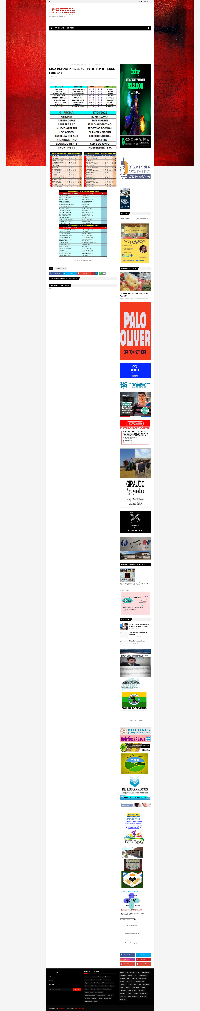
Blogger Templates (79, 1008)
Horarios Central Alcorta (137, 641)
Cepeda (112, 986)
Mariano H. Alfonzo (125, 978)
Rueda (143, 987)
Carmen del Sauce (101, 983)
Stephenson (141, 990)
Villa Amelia (123, 996)
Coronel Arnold (89, 992)
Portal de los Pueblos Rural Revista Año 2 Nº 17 (134, 294)
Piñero (127, 987)
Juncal (137, 972)
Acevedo (93, 977)
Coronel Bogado (99, 992)
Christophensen (107, 989)
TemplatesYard (62, 1008)
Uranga (136, 993)
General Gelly (88, 1001)
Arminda (99, 980)
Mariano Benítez (143, 975)
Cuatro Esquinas (101, 995)
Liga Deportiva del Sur (63, 65)
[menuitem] (51, 28)
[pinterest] (148, 1)
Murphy (122, 981)
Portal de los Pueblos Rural (142, 218)
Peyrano (122, 987)
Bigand (86, 983)
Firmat (100, 998)
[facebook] (139, 1)
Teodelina (122, 993)
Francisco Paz (107, 998)
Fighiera (94, 998)
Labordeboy (123, 975)
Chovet (99, 989)
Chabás (87, 989)
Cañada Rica (94, 986)
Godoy (96, 1001)
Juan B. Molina (130, 972)
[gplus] (144, 1)
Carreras (110, 983)
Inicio (50, 1)
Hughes (122, 972)
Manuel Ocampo (132, 975)
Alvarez (87, 980)
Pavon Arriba (123, 984)
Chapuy (93, 989)
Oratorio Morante (139, 981)
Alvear (92, 980)
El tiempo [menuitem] (71, 28)
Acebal (86, 977)
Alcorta (107, 977)
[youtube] (127, 964)
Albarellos (100, 977)
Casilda (87, 986)
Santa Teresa (123, 990)
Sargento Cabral (132, 990)
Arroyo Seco (107, 980)
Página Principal (53, 65)
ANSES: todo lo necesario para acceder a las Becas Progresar (139, 625)
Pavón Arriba (137, 984)
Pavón (130, 984)
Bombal (93, 983)
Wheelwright (123, 999)
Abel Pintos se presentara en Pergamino (138, 634)
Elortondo (87, 998)
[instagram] (150, 1)
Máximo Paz (129, 981)
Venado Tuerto (143, 993)
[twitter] (142, 1)
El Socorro (110, 995)
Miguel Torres (142, 978)
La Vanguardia (145, 972)
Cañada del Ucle (103, 986)
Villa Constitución (132, 996)
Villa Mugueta (142, 996)
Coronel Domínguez (90, 995)
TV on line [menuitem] (59, 28)
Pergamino (146, 984)
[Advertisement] (100, 46)
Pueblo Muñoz (135, 987)
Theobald (129, 993)
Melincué (134, 978)
